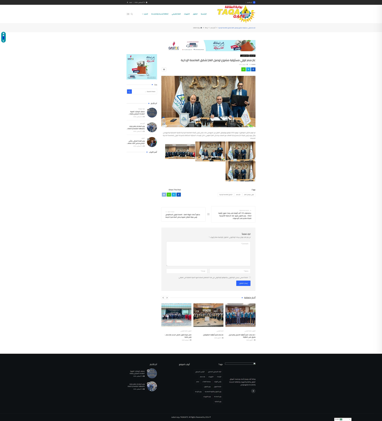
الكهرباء (187, 14)
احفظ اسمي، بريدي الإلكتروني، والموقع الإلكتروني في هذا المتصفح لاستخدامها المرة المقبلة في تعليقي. (213, 277)
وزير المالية (218, 401)
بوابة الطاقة (175, 417)
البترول (195, 14)
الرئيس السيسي (200, 371)
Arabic (337, 419)
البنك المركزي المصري (214, 371)
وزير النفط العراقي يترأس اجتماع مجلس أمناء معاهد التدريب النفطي (225, 2)
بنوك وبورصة (141, 109)
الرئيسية (204, 14)
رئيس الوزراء (217, 381)
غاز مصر (238, 194)
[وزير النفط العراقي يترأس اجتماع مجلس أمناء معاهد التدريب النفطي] (152, 142)
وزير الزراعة (198, 391)
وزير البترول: (207, 386)
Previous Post (244, 210)
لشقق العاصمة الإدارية (225, 194)
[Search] (132, 14)
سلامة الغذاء (206, 381)
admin (253, 64)
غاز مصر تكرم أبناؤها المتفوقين (213, 334)
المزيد (146, 14)
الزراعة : (219, 376)
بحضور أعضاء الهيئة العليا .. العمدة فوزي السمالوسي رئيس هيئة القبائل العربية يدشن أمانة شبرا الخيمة (182, 216)
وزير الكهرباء (207, 396)
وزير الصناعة (217, 396)
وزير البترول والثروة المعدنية (213, 391)
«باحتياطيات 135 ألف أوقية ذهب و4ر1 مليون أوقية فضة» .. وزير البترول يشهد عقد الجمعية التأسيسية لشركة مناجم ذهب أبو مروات (234, 216)
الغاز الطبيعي (176, 14)
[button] (167, 297)
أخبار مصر (142, 123)
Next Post (171, 212)
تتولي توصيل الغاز (249, 194)
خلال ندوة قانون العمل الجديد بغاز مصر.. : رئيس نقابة (178, 335)
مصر (197, 381)
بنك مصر (202, 376)
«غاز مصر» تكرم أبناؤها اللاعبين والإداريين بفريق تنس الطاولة (242, 335)
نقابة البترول (217, 386)
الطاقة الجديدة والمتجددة (159, 14)
